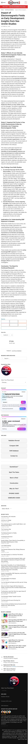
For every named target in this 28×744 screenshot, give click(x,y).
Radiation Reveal (14, 440)
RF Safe (11, 341)
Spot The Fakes (14, 472)
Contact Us (14, 456)
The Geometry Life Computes (8, 516)
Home (2, 9)
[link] (14, 400)
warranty (14, 666)
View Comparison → (12, 617)
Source (3, 319)
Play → (23, 402)
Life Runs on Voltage (6, 520)
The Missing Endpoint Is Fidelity (9, 533)
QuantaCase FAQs (5, 364)
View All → (22, 408)
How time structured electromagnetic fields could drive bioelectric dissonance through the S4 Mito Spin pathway (13, 560)
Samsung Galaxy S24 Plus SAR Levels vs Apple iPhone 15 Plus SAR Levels (17, 627)
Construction (14, 483)
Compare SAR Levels (6, 701)
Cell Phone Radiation (9, 9)
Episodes (4, 399)
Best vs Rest (14, 477)
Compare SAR (14, 445)
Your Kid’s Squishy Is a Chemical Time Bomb (12, 554)
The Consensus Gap (6, 529)
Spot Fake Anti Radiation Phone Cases (17, 6)
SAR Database (14, 451)
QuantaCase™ (14, 467)
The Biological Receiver (6, 536)
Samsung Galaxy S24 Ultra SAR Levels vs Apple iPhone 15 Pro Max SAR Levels (17, 634)
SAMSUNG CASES (14, 498)
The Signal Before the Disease (8, 578)
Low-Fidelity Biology (6, 545)
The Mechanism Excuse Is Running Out (10, 600)
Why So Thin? (14, 488)
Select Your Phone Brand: (7, 380)
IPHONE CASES (14, 493)
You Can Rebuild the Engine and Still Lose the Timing (14, 582)
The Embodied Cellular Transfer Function (11, 596)
